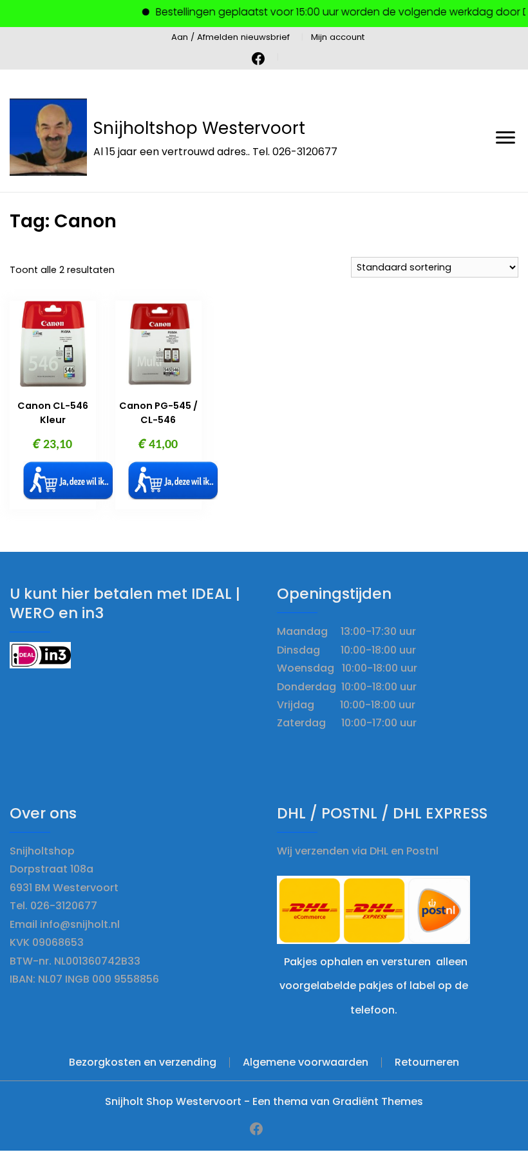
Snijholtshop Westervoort (199, 128)
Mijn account (337, 37)
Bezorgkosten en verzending (142, 1062)
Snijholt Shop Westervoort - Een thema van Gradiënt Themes (264, 1101)
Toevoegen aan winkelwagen (68, 480)
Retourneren (427, 1062)
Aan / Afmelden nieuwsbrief (230, 37)
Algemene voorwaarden (305, 1062)
